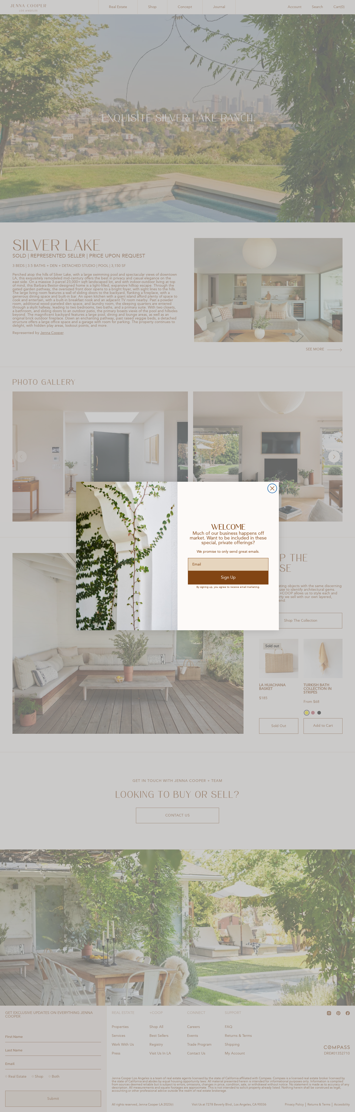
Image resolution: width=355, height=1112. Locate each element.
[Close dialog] (272, 488)
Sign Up (228, 578)
